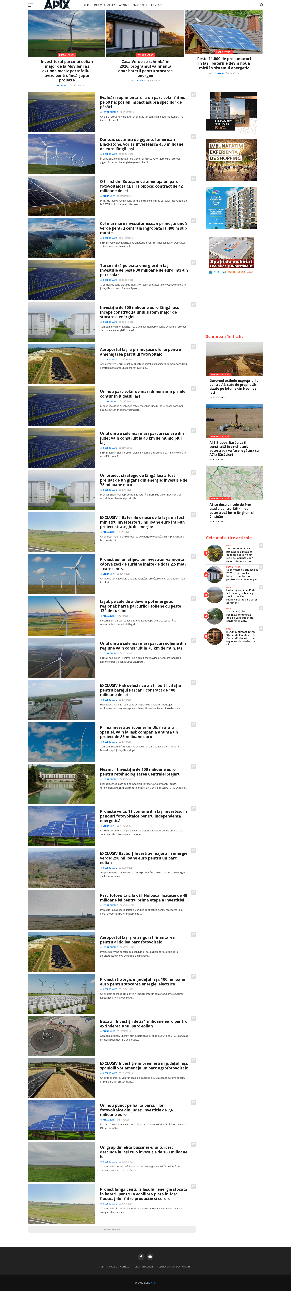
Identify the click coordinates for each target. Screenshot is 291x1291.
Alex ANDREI (109, 532)
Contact (157, 5)
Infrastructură (104, 5)
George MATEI (110, 154)
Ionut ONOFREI (60, 85)
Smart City (140, 5)
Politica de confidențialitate (173, 1266)
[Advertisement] (234, 305)
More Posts (112, 1229)
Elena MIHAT (140, 81)
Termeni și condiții (144, 1266)
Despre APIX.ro (109, 1266)
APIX (153, 1282)
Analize (124, 5)
